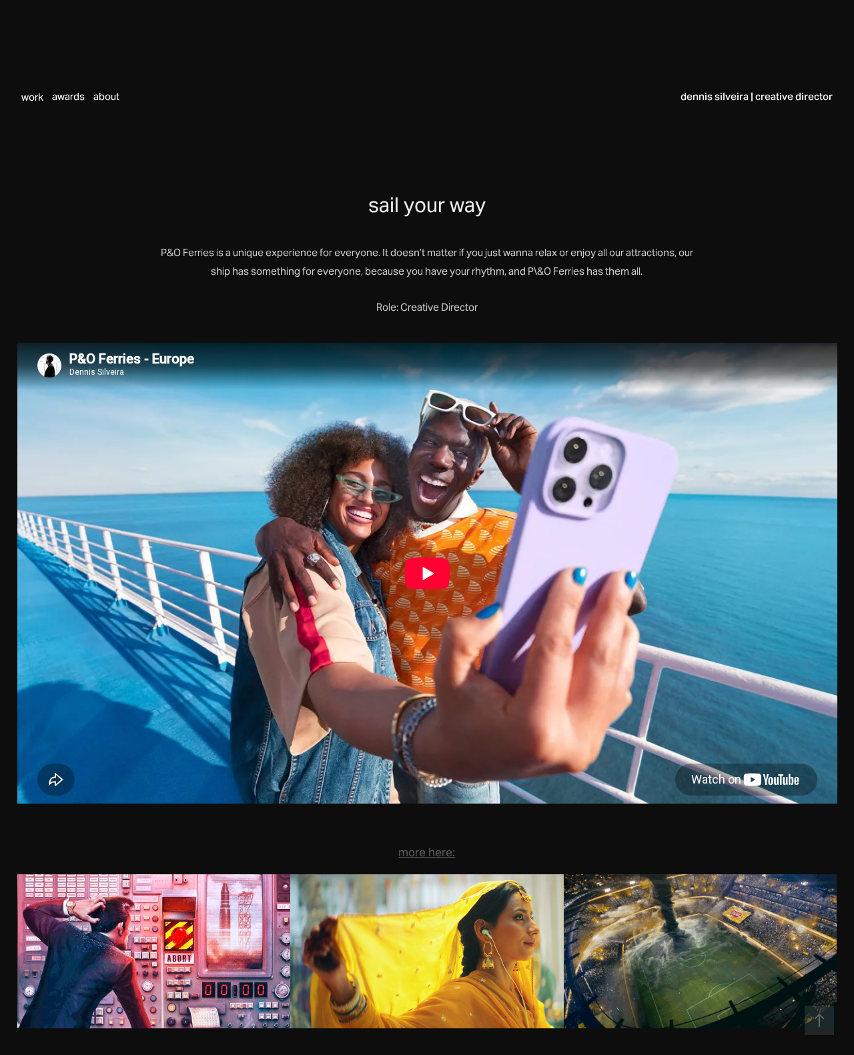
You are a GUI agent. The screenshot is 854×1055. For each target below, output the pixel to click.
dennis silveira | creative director (757, 96)
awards (68, 96)
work (32, 97)
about (106, 96)
